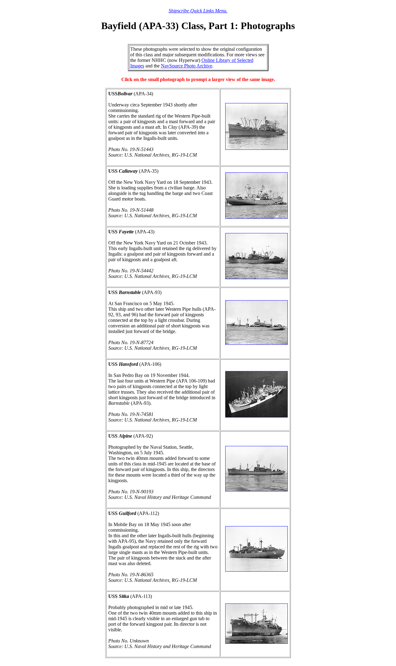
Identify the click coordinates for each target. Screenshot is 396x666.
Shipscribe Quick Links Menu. (198, 10)
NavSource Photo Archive (186, 65)
